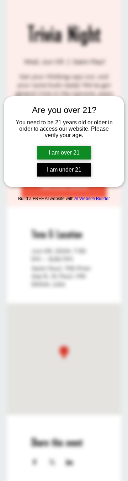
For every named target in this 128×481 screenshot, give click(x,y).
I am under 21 (64, 170)
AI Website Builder (92, 198)
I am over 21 (64, 153)
